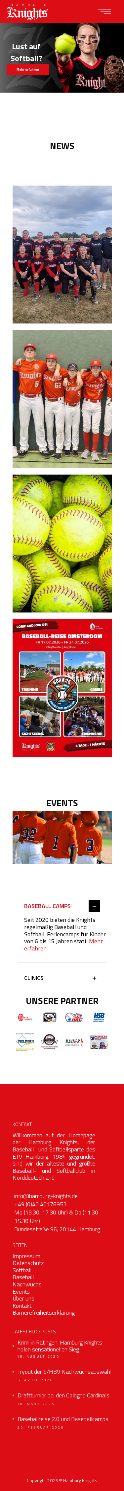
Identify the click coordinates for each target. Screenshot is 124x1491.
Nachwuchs (27, 1284)
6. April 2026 (35, 1380)
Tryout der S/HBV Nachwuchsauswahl (64, 1371)
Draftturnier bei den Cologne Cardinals (63, 1395)
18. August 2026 (39, 1356)
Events (21, 1291)
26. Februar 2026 (41, 1427)
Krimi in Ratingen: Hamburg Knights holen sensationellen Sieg (60, 1346)
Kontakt (22, 1305)
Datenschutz (28, 1262)
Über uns (23, 1298)
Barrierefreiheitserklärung (44, 1312)
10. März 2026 (36, 1404)
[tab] (62, 906)
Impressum (26, 1256)
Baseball (23, 1277)
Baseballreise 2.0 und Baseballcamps (63, 1419)
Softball (22, 1270)
